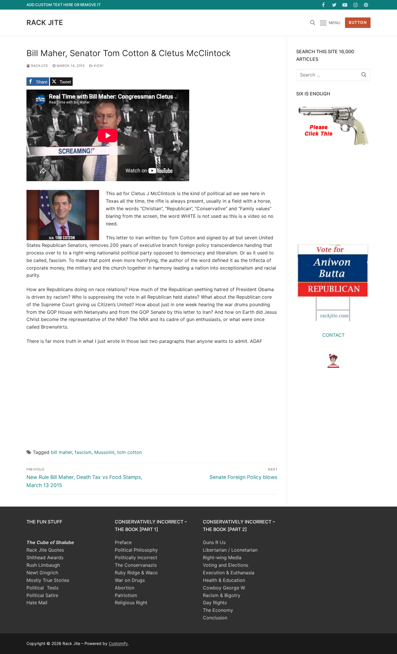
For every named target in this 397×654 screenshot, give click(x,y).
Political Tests (42, 588)
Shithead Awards (44, 557)
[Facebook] (323, 4)
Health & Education (224, 580)
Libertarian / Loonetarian (230, 550)
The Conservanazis (136, 565)
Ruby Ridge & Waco (136, 572)
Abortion (124, 588)
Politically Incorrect (136, 557)
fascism (83, 452)
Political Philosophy (136, 550)
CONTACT (333, 335)
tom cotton (129, 452)
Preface (123, 542)
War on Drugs (130, 580)
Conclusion (215, 618)
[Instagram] (355, 4)
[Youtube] (344, 4)
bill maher (61, 452)
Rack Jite (44, 22)
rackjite (39, 66)
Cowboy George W (224, 588)
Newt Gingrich (42, 572)
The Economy (218, 610)
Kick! (98, 66)
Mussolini (104, 452)
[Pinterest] (366, 4)
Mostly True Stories (47, 580)
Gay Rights (215, 602)
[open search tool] (312, 22)
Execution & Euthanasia (228, 572)
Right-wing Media (222, 557)
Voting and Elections (225, 565)
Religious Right (131, 602)
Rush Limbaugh (43, 565)
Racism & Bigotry (221, 595)
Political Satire (42, 595)
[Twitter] (334, 4)
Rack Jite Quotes (45, 550)
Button (357, 22)
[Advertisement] (152, 392)
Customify (118, 643)
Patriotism (126, 595)
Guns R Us (214, 542)
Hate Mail (36, 602)
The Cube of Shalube (50, 542)
